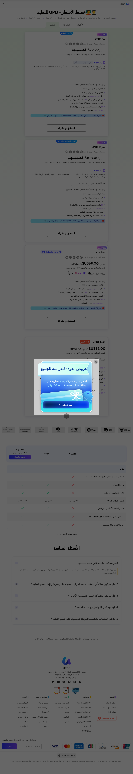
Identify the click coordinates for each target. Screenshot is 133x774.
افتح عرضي (67, 404)
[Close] (66, 416)
